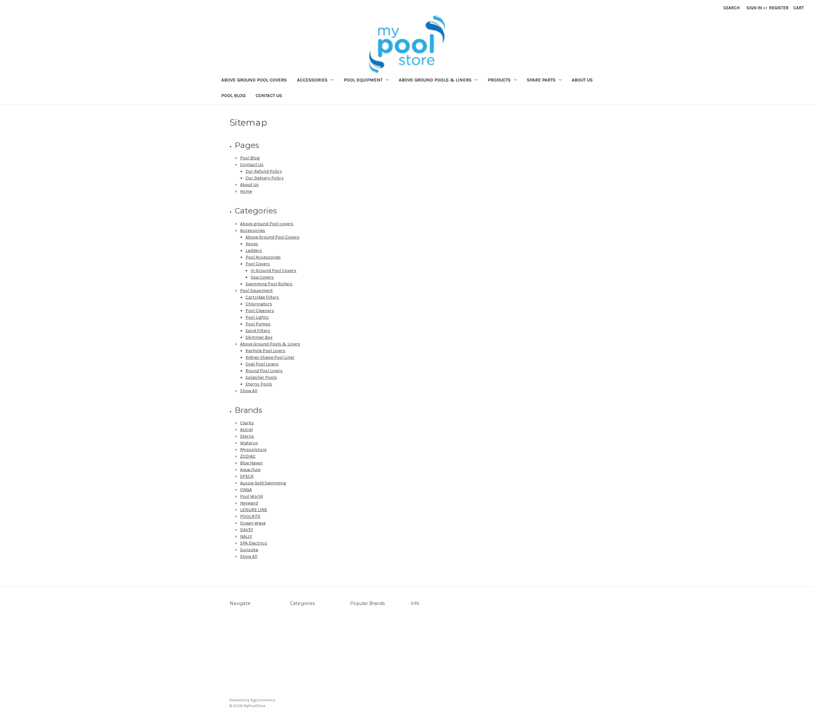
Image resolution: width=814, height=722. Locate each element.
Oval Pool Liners (262, 364)
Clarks (247, 423)
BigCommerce (263, 700)
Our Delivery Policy (264, 178)
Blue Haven (251, 463)
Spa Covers (262, 277)
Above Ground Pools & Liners (435, 80)
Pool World (251, 496)
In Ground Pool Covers (273, 270)
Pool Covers (257, 264)
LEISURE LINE (253, 509)
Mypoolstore (253, 449)
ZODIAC (248, 456)
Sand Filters (257, 330)
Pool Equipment (363, 80)
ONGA (246, 489)
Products (499, 80)
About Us (582, 80)
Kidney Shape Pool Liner (269, 357)
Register (779, 7)
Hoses (251, 243)
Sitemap (238, 633)
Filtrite (357, 640)
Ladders (253, 250)
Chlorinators (258, 304)
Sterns (247, 436)
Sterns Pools (258, 384)
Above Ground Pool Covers (272, 237)
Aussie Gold (362, 674)
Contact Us (269, 95)
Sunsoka (249, 549)
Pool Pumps (258, 324)
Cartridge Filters (262, 297)
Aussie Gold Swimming (263, 483)
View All (357, 680)
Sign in (754, 7)
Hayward (249, 503)
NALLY (246, 536)
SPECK (247, 476)
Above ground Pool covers (254, 80)
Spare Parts (541, 80)
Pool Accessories (263, 257)
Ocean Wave (253, 523)
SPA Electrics (253, 543)
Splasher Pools (261, 377)
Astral (246, 429)
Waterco (249, 443)
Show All (248, 390)
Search (731, 7)
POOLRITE (250, 516)
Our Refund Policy (263, 171)
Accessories (312, 80)
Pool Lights (257, 317)
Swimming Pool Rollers (269, 284)
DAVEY (246, 529)
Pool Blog (233, 95)
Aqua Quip (250, 469)
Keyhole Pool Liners (265, 350)
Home (246, 191)
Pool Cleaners (259, 310)
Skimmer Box (258, 337)
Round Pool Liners (264, 370)
